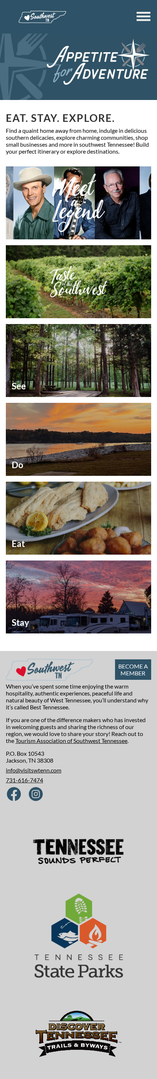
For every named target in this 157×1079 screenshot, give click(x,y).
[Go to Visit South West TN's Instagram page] (36, 794)
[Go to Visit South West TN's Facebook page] (14, 794)
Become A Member (133, 670)
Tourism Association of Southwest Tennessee (71, 740)
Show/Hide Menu (144, 16)
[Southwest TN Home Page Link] (42, 17)
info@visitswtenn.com (33, 770)
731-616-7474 (24, 780)
